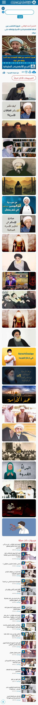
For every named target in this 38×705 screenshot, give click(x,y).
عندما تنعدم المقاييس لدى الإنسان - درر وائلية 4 (13, 688)
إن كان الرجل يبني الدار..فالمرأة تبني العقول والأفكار (12, 599)
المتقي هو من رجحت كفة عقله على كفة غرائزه (12, 635)
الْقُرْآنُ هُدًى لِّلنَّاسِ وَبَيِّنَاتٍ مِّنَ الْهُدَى (12, 590)
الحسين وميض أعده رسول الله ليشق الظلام (12, 608)
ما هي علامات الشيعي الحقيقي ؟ (11, 564)
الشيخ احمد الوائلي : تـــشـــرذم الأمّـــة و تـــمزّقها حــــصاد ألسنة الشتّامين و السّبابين (11, 617)
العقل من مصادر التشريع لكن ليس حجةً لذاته (12, 661)
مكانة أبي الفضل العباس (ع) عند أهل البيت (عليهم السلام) (11, 626)
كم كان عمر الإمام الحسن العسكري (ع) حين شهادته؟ (13, 697)
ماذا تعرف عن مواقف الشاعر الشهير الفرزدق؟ (12, 573)
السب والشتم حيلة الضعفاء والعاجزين (13, 670)
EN (3, 8)
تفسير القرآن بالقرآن (15, 653)
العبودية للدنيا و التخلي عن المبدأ (11, 581)
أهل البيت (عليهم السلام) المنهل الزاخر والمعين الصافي (11, 644)
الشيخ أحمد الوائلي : (28, 26)
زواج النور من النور (15, 679)
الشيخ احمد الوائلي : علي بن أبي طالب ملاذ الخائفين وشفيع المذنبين (11, 546)
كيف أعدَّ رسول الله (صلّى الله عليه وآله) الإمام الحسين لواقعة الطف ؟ (12, 555)
